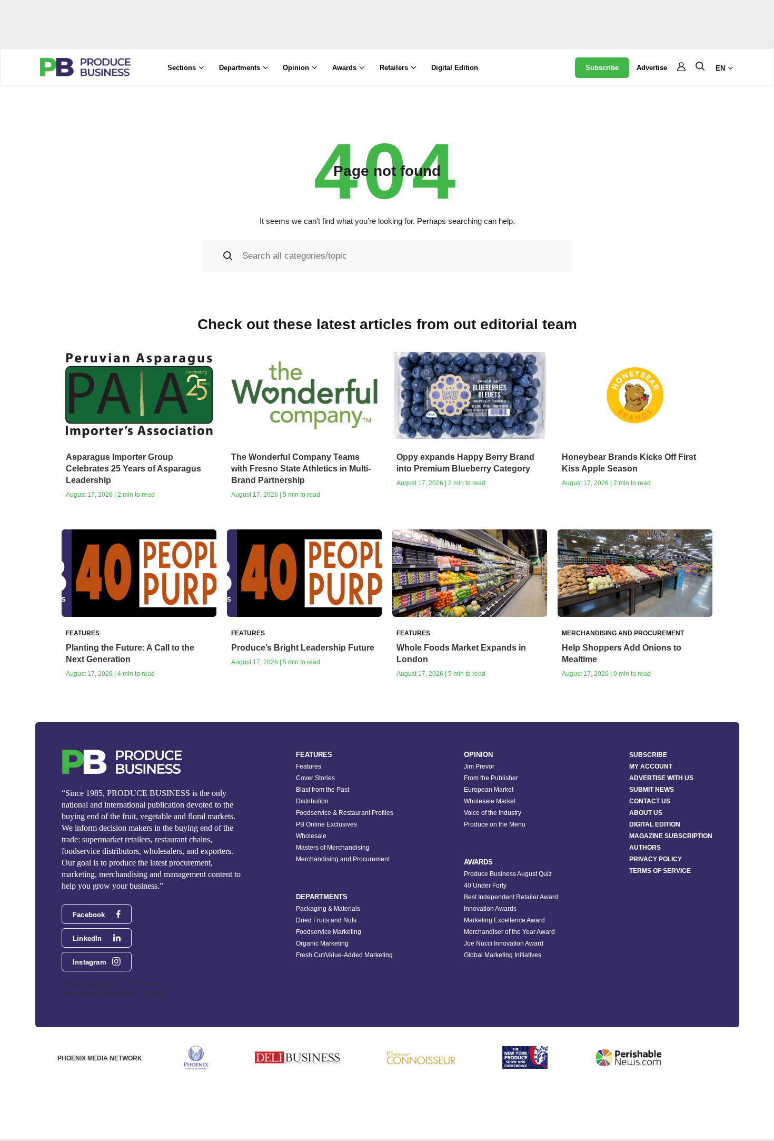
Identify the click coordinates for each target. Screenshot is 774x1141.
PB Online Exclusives (326, 824)
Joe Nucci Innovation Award (503, 943)
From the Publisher (491, 778)
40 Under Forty (485, 885)
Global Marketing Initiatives (502, 955)
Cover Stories (315, 778)
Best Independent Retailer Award (511, 897)
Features (308, 766)
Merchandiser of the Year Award (509, 932)
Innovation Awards (490, 908)
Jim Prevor (479, 766)
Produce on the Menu (494, 824)
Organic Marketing (322, 943)
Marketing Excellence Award (504, 920)
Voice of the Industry (492, 813)
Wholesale (311, 836)
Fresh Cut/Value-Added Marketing (344, 955)
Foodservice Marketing (328, 932)
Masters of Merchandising (333, 847)
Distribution (312, 801)
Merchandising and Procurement (343, 859)
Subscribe (602, 68)
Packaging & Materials (328, 908)
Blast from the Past (322, 789)
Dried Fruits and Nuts (326, 920)
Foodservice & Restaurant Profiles (344, 813)
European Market (488, 789)
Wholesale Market (489, 801)
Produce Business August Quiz (508, 874)
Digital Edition (454, 68)
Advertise (652, 68)
